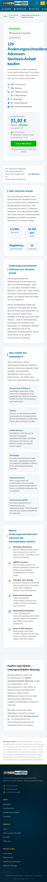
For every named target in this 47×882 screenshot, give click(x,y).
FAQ (5, 829)
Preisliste (7, 816)
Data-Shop (35, 9)
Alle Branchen (21, 9)
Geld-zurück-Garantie (12, 833)
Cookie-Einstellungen (12, 862)
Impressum (7, 853)
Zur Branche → (35, 174)
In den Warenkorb (23, 144)
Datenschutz (8, 857)
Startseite (8, 9)
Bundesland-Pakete (14, 16)
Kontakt (6, 837)
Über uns (7, 841)
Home (5, 16)
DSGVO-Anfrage (10, 866)
